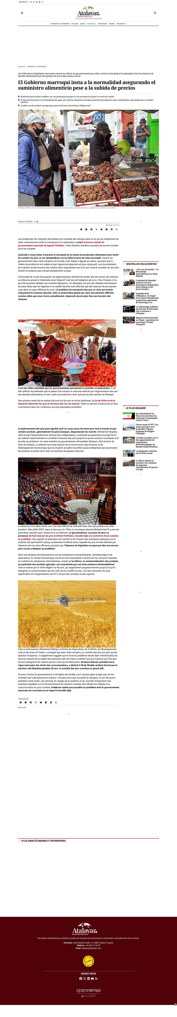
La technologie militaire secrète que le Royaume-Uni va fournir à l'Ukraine (147, 310)
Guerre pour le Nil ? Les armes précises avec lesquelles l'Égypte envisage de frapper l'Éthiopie (147, 429)
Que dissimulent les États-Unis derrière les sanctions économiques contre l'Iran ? (147, 416)
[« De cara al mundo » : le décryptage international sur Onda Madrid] (129, 271)
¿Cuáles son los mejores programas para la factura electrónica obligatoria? (55, 105)
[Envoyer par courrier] (81, 229)
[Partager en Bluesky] (101, 229)
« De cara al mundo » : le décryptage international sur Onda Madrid (147, 272)
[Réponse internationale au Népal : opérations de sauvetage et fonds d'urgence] (129, 320)
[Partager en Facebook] (91, 229)
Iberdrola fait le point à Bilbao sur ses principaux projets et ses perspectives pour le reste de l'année (67, 96)
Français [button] (24, 2)
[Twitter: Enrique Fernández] (35, 222)
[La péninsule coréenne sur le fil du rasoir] (129, 453)
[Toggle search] (155, 13)
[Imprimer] (86, 229)
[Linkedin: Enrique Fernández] (37, 222)
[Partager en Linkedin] (111, 229)
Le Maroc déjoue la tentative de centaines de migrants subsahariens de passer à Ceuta (147, 465)
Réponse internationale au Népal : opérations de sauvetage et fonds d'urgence (147, 321)
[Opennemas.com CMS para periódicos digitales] (88, 993)
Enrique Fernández (25, 221)
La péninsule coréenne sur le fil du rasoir (146, 452)
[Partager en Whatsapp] (116, 229)
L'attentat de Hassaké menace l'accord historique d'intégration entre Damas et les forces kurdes (147, 285)
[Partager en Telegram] (106, 229)
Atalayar (21, 66)
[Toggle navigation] (22, 13)
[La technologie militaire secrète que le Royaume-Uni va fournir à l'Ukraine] (129, 309)
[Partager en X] (96, 229)
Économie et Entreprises (36, 66)
